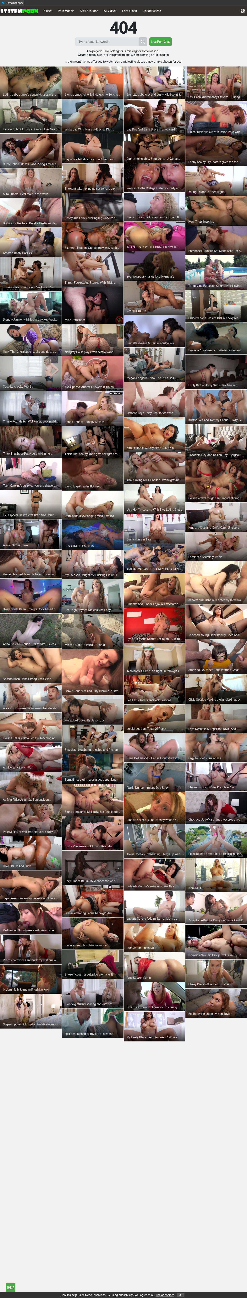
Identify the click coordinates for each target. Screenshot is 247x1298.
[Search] (143, 41)
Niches (47, 11)
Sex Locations (89, 11)
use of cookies (165, 1295)
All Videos (110, 11)
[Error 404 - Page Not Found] (19, 11)
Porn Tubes (129, 11)
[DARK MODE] (242, 11)
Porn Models (66, 11)
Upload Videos (151, 11)
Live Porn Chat (160, 42)
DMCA (10, 1287)
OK (181, 1295)
